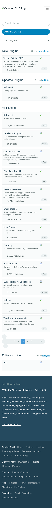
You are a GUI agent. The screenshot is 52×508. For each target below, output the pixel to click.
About (18, 455)
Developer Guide (10, 498)
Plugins (35, 462)
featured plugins (46, 355)
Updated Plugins (12, 80)
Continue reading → (11, 424)
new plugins (44, 51)
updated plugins (46, 80)
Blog (25, 455)
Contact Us (7, 455)
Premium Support (20, 472)
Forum (36, 476)
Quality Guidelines (23, 493)
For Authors (19, 487)
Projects (13, 483)
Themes (6, 466)
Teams (22, 483)
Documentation (9, 476)
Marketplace (34, 483)
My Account (23, 462)
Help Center (24, 476)
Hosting (40, 447)
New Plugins (10, 51)
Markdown (7, 487)
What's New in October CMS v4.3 (24, 390)
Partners (16, 466)
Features (30, 447)
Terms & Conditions (31, 451)
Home (20, 447)
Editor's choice (11, 355)
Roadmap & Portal (10, 451)
